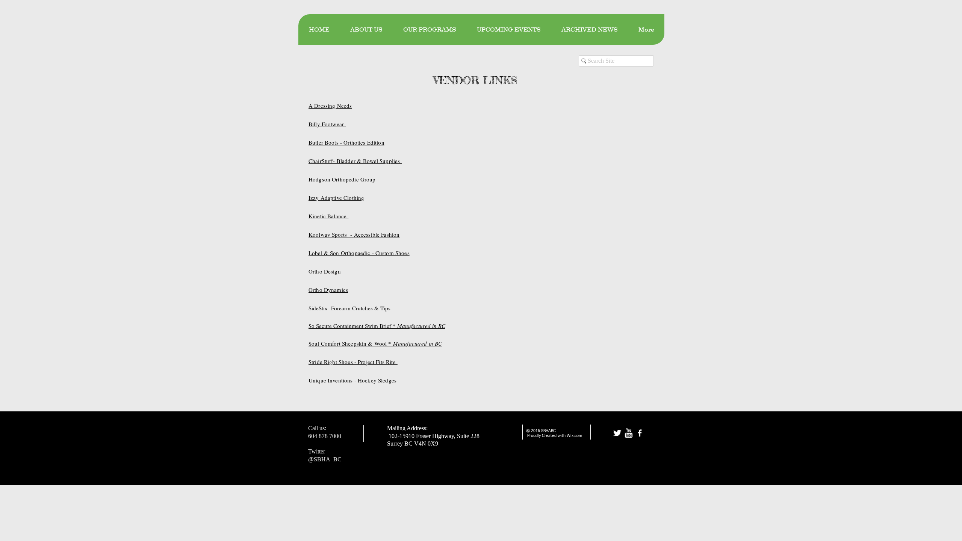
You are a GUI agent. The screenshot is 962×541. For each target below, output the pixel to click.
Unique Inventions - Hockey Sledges (352, 380)
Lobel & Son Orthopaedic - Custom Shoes (359, 253)
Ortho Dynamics (328, 289)
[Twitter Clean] (617, 433)
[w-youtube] (628, 433)
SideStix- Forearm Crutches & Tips (349, 308)
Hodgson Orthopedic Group (342, 179)
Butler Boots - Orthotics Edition (346, 142)
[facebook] (639, 433)
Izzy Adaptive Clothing (336, 197)
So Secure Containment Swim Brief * (377, 325)
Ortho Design (325, 271)
